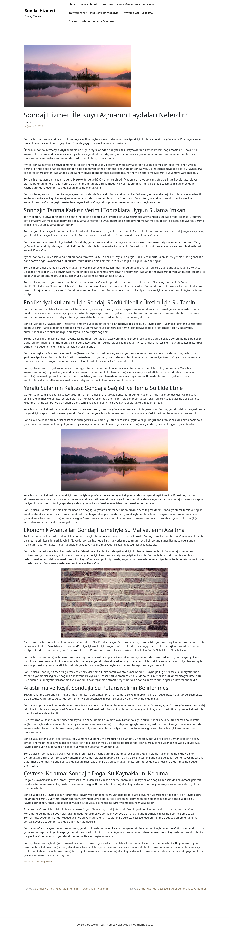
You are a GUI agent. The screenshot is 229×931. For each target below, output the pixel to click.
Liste (72, 4)
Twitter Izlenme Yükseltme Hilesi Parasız (130, 4)
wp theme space (143, 924)
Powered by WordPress (90, 924)
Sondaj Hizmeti (40, 10)
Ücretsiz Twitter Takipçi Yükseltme (92, 21)
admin (28, 122)
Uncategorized (44, 861)
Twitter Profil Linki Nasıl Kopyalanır (93, 13)
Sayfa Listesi (89, 4)
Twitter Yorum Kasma (138, 13)
